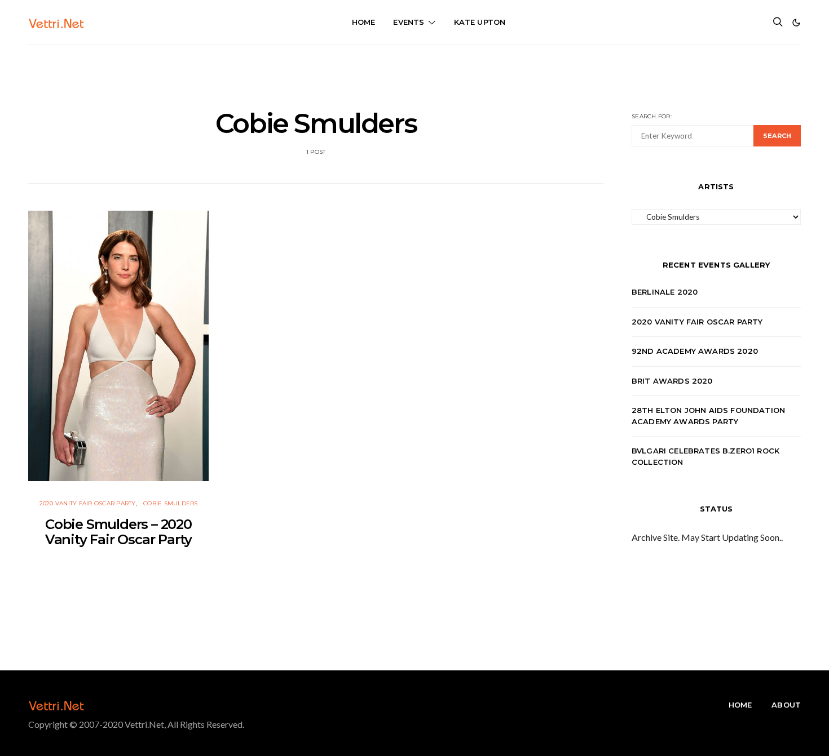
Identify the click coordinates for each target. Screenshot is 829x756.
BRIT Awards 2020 (672, 380)
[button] (796, 22)
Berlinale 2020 (665, 291)
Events (408, 21)
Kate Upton (480, 21)
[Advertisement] (414, 70)
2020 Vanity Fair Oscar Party (87, 503)
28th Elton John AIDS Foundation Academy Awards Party (708, 416)
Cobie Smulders (170, 503)
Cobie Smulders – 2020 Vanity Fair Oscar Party (118, 532)
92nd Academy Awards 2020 (695, 350)
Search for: (652, 116)
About (786, 704)
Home (364, 21)
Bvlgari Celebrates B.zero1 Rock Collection (705, 456)
